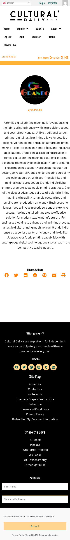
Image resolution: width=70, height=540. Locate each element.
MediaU (35, 444)
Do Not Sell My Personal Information (35, 419)
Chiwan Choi (10, 45)
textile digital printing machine (25, 122)
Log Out (7, 36)
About (54, 28)
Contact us (35, 389)
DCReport (35, 439)
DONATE (40, 28)
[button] (6, 275)
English (10, 2)
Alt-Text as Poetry (35, 460)
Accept (35, 526)
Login (42, 3)
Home (7, 28)
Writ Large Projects (35, 449)
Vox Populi (35, 454)
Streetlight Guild (35, 464)
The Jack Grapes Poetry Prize (35, 399)
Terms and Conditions (35, 409)
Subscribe (35, 404)
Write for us (35, 394)
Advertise (35, 384)
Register (52, 3)
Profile (51, 36)
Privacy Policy (35, 414)
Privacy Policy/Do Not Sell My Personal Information (35, 535)
